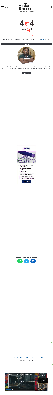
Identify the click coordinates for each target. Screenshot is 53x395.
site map (43, 39)
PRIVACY (27, 357)
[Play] (43, 385)
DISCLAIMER (41, 357)
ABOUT (22, 357)
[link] (7, 374)
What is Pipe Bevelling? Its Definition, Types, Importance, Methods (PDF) (21, 374)
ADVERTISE (34, 357)
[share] (35, 374)
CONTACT (16, 357)
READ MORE (26, 73)
